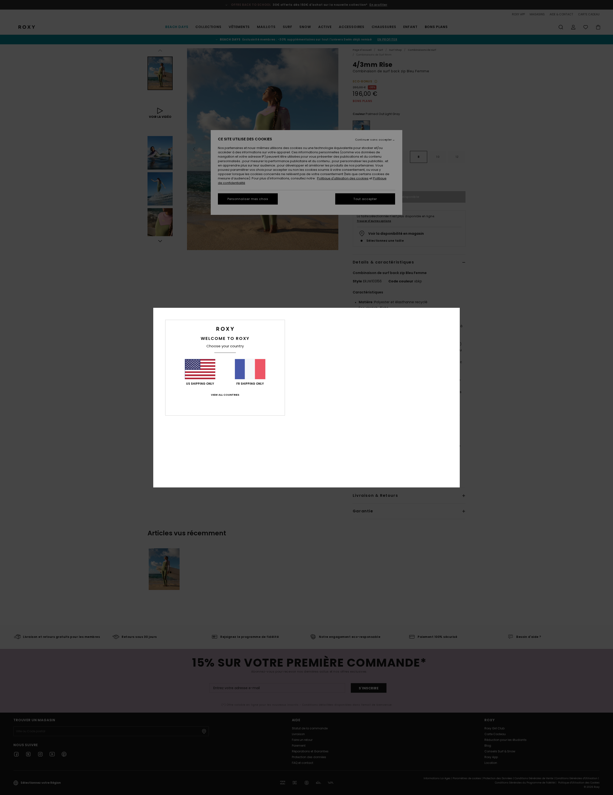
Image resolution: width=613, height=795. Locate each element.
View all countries (225, 395)
